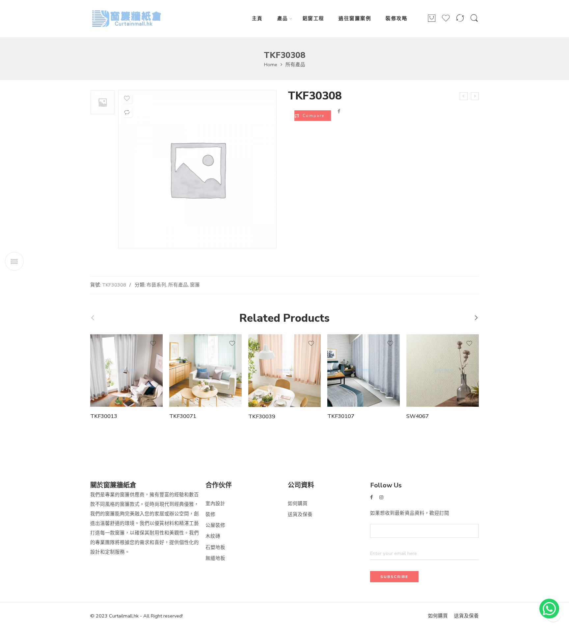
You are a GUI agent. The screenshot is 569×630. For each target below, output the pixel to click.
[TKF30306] (464, 96)
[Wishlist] (445, 21)
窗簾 (195, 285)
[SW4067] (442, 370)
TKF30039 (261, 416)
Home (270, 64)
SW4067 (417, 416)
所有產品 (295, 64)
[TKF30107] (363, 370)
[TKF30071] (205, 370)
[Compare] (460, 21)
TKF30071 (182, 416)
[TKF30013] (126, 370)
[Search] (474, 21)
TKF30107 (340, 416)
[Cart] (431, 21)
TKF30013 (103, 416)
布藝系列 (156, 285)
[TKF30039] (284, 370)
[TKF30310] (475, 96)
